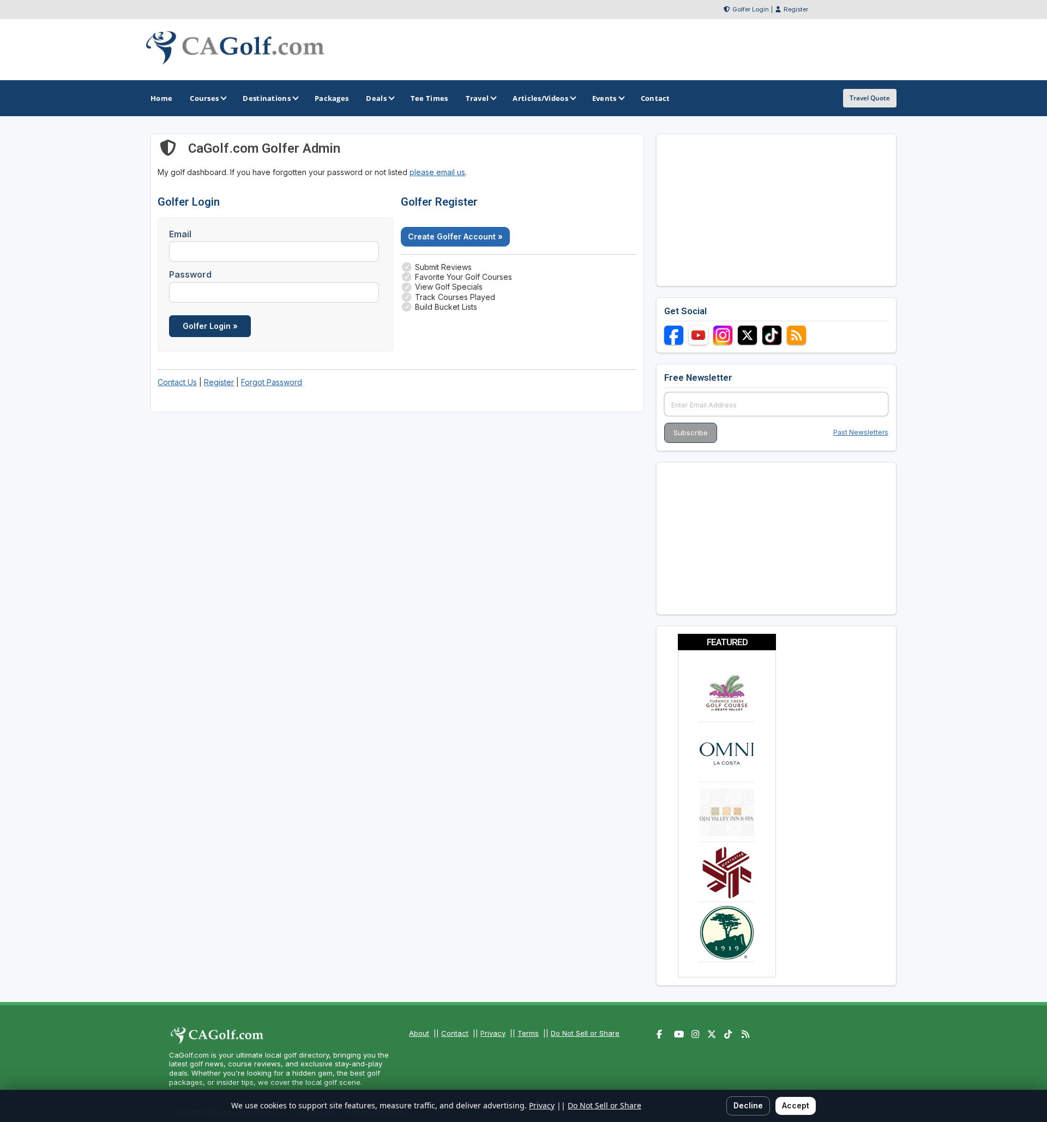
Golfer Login (750, 9)
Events (604, 98)
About (419, 1033)
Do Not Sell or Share (585, 1033)
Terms (528, 1033)
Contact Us (177, 382)
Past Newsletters (860, 432)
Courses (204, 98)
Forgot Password (271, 382)
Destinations (267, 98)
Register (796, 9)
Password (190, 274)
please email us (437, 172)
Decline (748, 1105)
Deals (376, 98)
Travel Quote (870, 98)
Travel (477, 98)
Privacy (493, 1033)
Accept (795, 1105)
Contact (454, 1033)
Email (180, 234)
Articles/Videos (540, 98)
